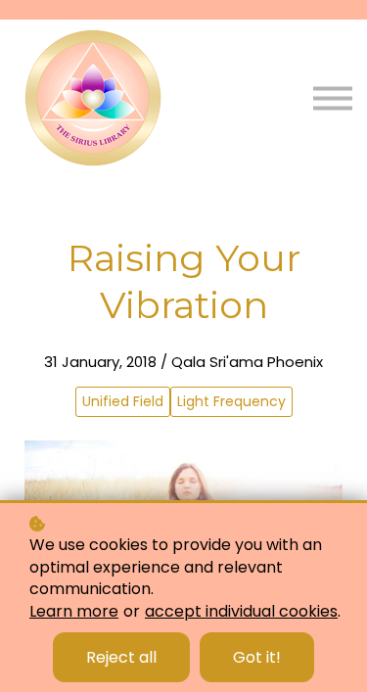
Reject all (121, 657)
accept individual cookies (241, 612)
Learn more (73, 612)
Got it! (257, 657)
